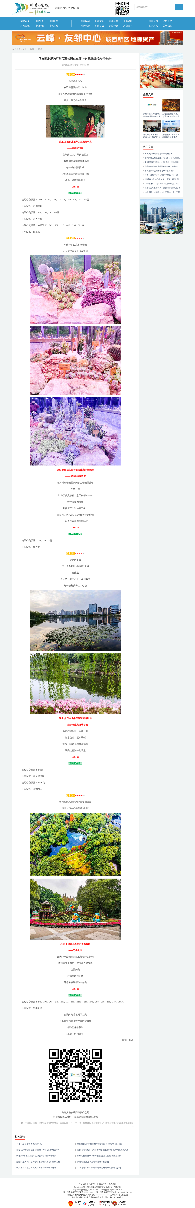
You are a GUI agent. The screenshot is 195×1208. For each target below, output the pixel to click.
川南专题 (153, 21)
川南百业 (99, 25)
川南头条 (39, 21)
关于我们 (167, 25)
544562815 (117, 1190)
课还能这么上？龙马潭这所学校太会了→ (95, 1162)
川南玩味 (85, 25)
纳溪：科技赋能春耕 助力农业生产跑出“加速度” (37, 1150)
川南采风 (127, 21)
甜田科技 (117, 1187)
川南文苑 (99, 21)
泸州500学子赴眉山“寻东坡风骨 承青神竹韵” (36, 1156)
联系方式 (153, 25)
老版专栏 (167, 21)
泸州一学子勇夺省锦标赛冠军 (29, 1144)
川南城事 (85, 21)
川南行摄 (113, 25)
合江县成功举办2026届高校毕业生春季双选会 (36, 1168)
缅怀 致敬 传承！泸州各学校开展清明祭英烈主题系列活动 (102, 1150)
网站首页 (25, 21)
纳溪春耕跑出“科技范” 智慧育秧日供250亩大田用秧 (99, 1144)
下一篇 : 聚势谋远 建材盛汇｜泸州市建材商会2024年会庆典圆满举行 (104, 1125)
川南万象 (53, 25)
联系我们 (112, 1184)
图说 (40, 49)
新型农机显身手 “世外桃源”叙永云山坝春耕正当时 (99, 1156)
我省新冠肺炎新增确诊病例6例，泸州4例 (161, 166)
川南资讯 (25, 25)
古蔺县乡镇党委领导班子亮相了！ (158, 154)
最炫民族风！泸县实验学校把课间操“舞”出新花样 (38, 1162)
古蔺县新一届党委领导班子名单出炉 (159, 171)
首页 (32, 49)
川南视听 (127, 25)
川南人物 (113, 21)
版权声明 (102, 1184)
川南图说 (53, 21)
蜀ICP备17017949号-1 (114, 1197)
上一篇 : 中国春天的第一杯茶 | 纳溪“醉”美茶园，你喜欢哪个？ (44, 1123)
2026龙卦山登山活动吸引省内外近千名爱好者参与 (99, 1168)
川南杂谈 (39, 25)
